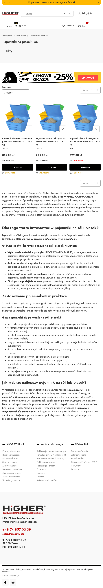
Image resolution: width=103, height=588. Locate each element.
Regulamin (41, 473)
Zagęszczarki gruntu (11, 473)
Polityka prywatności (46, 462)
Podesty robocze (10, 458)
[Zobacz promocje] (51, 77)
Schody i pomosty (10, 462)
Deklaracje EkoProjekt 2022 (84, 462)
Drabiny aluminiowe (11, 451)
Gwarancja (41, 469)
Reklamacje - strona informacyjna (51, 451)
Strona (85, 90)
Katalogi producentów (47, 480)
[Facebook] (5, 582)
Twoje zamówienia (79, 451)
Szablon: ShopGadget (11, 575)
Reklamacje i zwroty (46, 465)
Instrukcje (75, 469)
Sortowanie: (6, 87)
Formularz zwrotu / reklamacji (50, 454)
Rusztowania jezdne (11, 454)
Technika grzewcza (11, 480)
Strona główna (7, 35)
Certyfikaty (75, 465)
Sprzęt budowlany (22, 35)
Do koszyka (17, 167)
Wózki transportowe (11, 476)
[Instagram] (13, 582)
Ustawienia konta (78, 454)
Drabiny (40, 476)
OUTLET (22, 26)
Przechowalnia (77, 458)
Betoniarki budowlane (12, 469)
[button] (98, 2)
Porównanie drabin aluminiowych (51, 458)
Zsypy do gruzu (9, 465)
